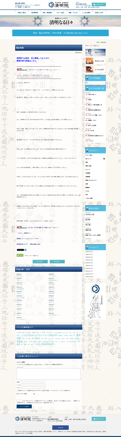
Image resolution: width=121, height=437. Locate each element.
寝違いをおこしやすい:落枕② (93, 235)
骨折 (22, 344)
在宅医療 (88, 173)
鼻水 (43, 332)
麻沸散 (39, 341)
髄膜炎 (74, 332)
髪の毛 (25, 341)
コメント (20, 367)
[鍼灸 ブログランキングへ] (22, 69)
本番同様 (19, 293)
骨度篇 (71, 338)
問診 (87, 162)
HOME (98, 42)
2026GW (51, 306)
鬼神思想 (70, 335)
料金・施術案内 (47, 12)
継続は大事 (51, 289)
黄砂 (28, 344)
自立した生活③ (91, 125)
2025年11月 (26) (89, 276)
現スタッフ (88, 158)
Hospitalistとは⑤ (90, 214)
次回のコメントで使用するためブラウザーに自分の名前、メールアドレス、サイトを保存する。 (44, 390)
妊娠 (87, 184)
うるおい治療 (89, 198)
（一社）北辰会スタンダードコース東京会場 (39, 335)
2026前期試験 (20, 289)
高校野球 (37, 338)
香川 (68, 338)
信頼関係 (88, 176)
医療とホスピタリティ (91, 180)
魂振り (56, 341)
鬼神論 (38, 332)
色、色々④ (90, 130)
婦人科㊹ (88, 219)
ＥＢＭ (87, 191)
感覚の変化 (19, 284)
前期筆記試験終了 (53, 280)
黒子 (74, 335)
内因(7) (89, 99)
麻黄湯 (33, 332)
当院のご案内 (22, 12)
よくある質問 (86, 12)
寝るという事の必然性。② (94, 104)
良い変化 (51, 297)
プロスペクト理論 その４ (94, 115)
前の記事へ (57, 261)
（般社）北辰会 (57, 338)
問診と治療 (88, 166)
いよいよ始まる (21, 319)
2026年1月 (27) (89, 271)
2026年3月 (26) (89, 265)
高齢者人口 (63, 338)
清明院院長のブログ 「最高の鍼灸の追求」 (29, 244)
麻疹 (30, 338)
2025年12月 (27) (89, 273)
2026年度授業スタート (54, 315)
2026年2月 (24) (89, 268)
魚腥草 (32, 344)
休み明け (19, 306)
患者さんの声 (99, 12)
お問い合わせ (99, 4)
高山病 (52, 341)
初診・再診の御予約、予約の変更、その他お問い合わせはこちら (60, 33)
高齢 (25, 344)
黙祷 (20, 332)
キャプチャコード (28, 401)
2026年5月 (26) (89, 259)
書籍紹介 (88, 187)
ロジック (88, 169)
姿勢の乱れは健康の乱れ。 (94, 110)
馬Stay (42, 338)
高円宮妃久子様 (49, 332)
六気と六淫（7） (91, 94)
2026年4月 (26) (89, 262)
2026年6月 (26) (89, 257)
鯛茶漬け (29, 332)
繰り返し (19, 315)
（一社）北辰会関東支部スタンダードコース (60, 332)
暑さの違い (19, 276)
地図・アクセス (73, 12)
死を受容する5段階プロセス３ (95, 135)
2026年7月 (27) (89, 254)
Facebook (60, 427)
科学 (87, 194)
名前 (18, 382)
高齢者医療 (66, 335)
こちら (33, 61)
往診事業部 (34, 12)
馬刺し (70, 332)
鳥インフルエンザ (51, 338)
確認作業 (51, 310)
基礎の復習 (51, 293)
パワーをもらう (53, 276)
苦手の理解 (51, 284)
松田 (28, 269)
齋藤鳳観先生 (60, 335)
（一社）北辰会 (32, 341)
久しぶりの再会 (21, 297)
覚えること (51, 302)
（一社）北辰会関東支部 (44, 344)
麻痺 (26, 338)
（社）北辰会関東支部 (45, 341)
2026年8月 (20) (89, 251)
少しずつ (19, 302)
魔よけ (23, 338)
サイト (18, 387)
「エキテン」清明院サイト (24, 233)
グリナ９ (89, 141)
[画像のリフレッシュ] (34, 394)
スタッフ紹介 (60, 12)
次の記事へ (40, 261)
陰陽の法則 (88, 230)
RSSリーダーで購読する (31, 255)
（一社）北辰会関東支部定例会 (71, 341)
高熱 (23, 332)
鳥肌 (17, 332)
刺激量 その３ (91, 120)
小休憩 (18, 280)
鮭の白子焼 (63, 341)
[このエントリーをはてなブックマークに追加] (25, 250)
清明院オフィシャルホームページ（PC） (28, 238)
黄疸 (77, 332)
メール (18, 385)
